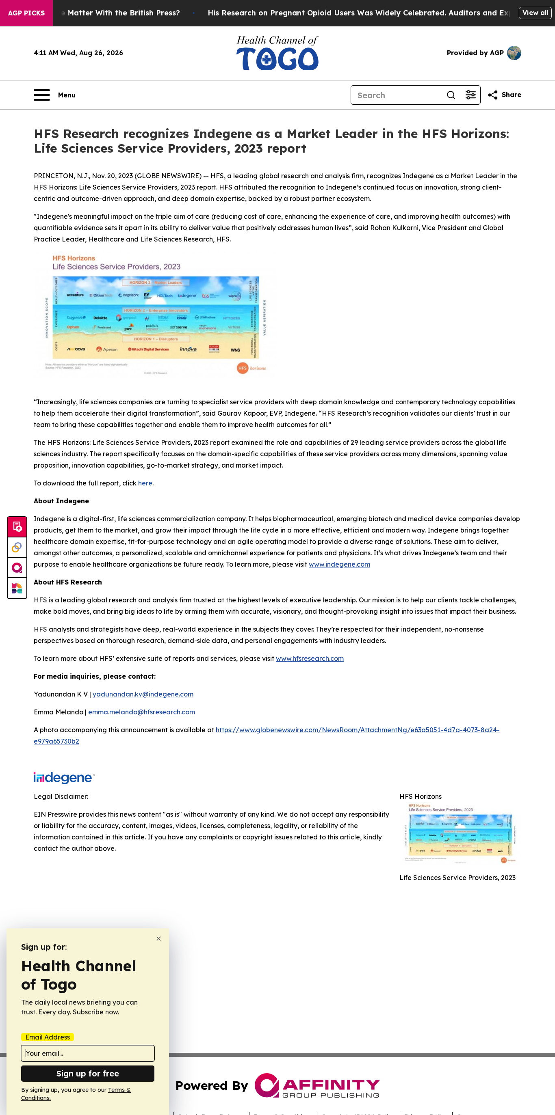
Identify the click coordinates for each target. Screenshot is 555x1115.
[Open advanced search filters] (470, 95)
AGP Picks (26, 13)
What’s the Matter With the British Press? (102, 12)
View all (535, 13)
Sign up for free (87, 1073)
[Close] (159, 938)
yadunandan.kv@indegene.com (143, 694)
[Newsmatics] (17, 588)
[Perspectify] (17, 547)
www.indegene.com (339, 564)
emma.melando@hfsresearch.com (141, 712)
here (145, 483)
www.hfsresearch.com (310, 658)
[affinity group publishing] (17, 568)
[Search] (451, 95)
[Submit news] (17, 527)
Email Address (47, 1037)
